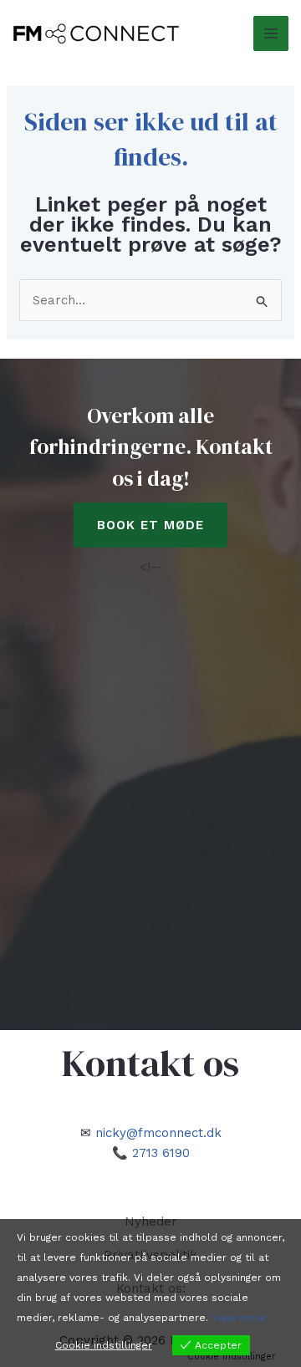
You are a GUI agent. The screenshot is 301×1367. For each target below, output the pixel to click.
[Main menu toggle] (271, 34)
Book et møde (150, 525)
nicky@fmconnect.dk (158, 1132)
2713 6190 (161, 1152)
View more (239, 1318)
